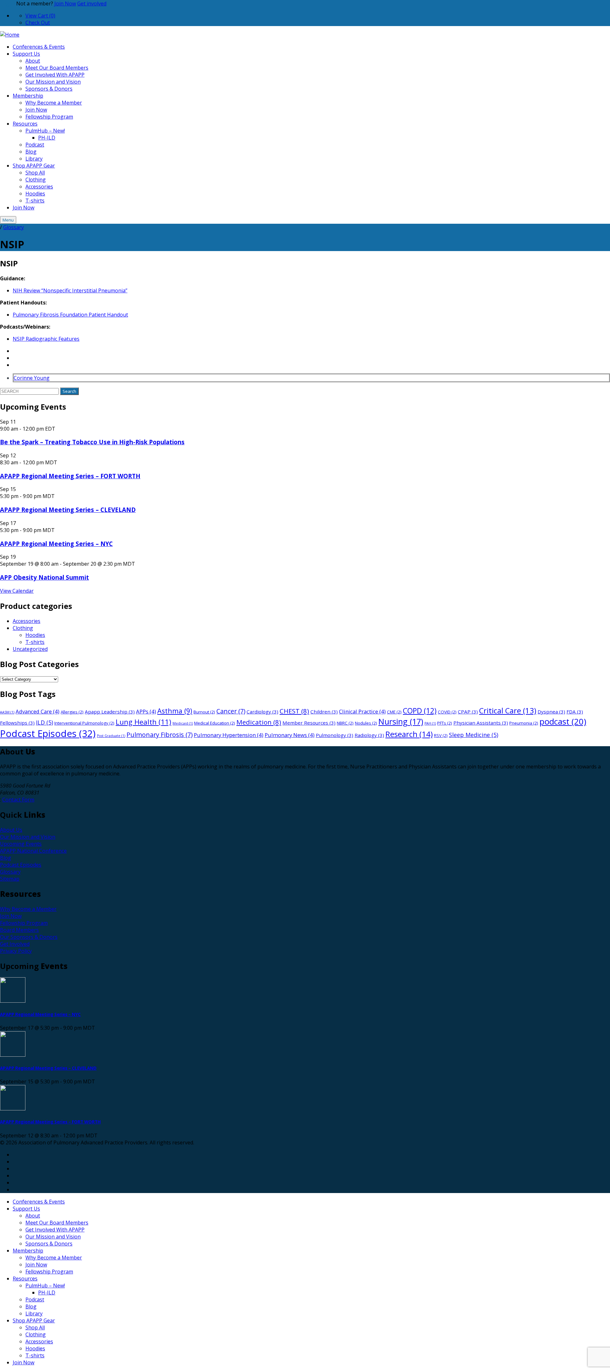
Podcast (34, 144)
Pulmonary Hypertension (228, 735)
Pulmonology (334, 735)
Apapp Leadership (110, 711)
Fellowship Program (49, 116)
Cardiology (262, 711)
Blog (31, 151)
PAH (430, 723)
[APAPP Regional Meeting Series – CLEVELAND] (305, 1044)
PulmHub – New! (45, 130)
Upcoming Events (21, 843)
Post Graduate (111, 735)
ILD (44, 722)
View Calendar (17, 590)
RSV (441, 735)
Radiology (369, 735)
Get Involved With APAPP (55, 74)
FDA (574, 711)
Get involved (91, 3)
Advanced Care (37, 711)
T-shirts (34, 200)
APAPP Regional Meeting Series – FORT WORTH (70, 476)
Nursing (400, 721)
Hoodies (35, 193)
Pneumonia (523, 723)
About (32, 60)
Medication (258, 722)
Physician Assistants (480, 723)
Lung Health (143, 722)
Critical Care (507, 711)
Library (34, 158)
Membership (28, 95)
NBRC (345, 723)
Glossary (13, 227)
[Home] (9, 34)
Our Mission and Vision (53, 81)
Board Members (19, 929)
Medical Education (214, 723)
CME (394, 712)
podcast (562, 721)
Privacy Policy (16, 950)
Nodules (366, 723)
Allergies (72, 712)
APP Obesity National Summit (44, 577)
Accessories (39, 186)
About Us (11, 829)
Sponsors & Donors (48, 88)
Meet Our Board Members (56, 67)
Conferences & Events (39, 46)
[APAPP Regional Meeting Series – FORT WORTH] (305, 1098)
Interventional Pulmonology (84, 723)
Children (324, 711)
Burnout (204, 712)
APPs (146, 711)
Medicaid (183, 723)
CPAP (468, 711)
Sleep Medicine (473, 735)
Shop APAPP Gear (34, 165)
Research (409, 734)
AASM (7, 712)
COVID (447, 712)
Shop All (35, 172)
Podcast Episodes (48, 733)
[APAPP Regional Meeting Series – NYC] (305, 990)
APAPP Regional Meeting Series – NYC (56, 544)
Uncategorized (30, 648)
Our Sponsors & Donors (29, 936)
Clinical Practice (362, 711)
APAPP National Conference (33, 850)
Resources (25, 123)
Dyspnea (551, 711)
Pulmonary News (290, 735)
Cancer (230, 711)
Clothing (35, 179)
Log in (7, 3)
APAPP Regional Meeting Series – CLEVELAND (68, 510)
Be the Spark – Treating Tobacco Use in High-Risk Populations (92, 442)
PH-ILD (46, 137)
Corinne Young (32, 377)
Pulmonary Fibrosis (159, 734)
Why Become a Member (53, 102)
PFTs (444, 723)
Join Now (65, 3)
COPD (420, 711)
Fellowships (17, 723)
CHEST (294, 710)
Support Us (26, 53)
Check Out (37, 22)
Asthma (174, 710)
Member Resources (309, 723)
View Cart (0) (40, 15)
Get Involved (15, 943)
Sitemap (9, 878)
